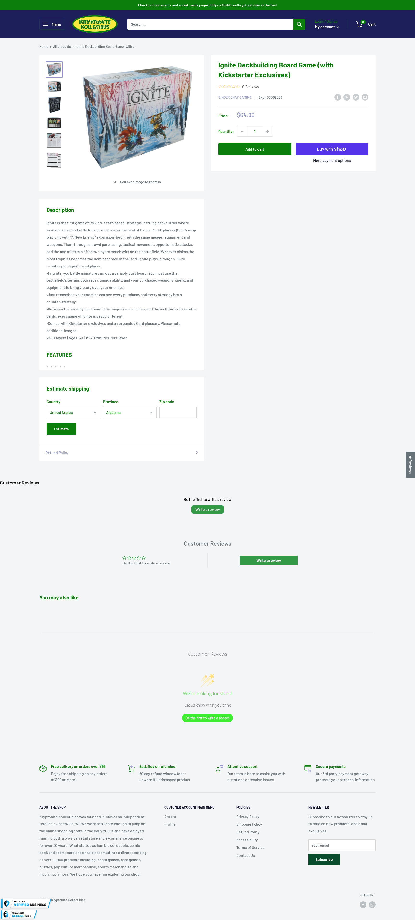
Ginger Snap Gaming (234, 97)
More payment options (332, 160)
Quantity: (226, 131)
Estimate (61, 428)
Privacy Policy (247, 816)
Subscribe (324, 859)
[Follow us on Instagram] (372, 904)
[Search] (299, 24)
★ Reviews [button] (410, 464)
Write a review (207, 509)
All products (62, 46)
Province (110, 401)
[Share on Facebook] (337, 97)
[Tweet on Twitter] (356, 97)
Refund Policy (57, 452)
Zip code (166, 401)
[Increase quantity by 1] (267, 131)
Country (53, 401)
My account (325, 26)
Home (43, 46)
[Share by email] (365, 97)
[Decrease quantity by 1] (242, 131)
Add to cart (254, 149)
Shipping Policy (249, 824)
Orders (170, 816)
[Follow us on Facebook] (363, 904)
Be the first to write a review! (207, 718)
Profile (170, 824)
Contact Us (245, 855)
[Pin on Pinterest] (346, 97)
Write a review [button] (268, 560)
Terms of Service (250, 847)
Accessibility (247, 839)
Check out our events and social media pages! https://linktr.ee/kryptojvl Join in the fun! (207, 5)
